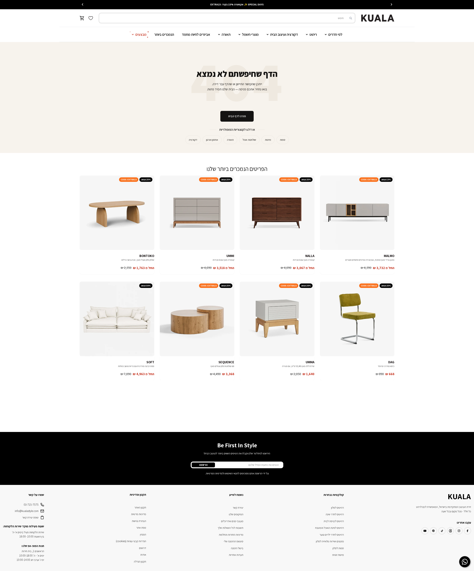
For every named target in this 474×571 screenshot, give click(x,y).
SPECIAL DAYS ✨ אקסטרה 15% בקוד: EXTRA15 (237, 4)
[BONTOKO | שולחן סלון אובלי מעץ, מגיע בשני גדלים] (117, 213)
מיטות (268, 139)
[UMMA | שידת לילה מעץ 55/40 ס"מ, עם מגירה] (277, 319)
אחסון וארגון (212, 139)
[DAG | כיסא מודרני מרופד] (357, 319)
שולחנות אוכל (249, 139)
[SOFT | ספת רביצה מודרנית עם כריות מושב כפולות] (117, 319)
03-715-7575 (31, 504)
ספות (282, 139)
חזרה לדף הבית (237, 116)
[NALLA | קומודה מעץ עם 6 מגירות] (277, 213)
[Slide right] (82, 4)
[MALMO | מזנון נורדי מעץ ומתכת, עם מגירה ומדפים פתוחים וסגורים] (357, 213)
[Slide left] (391, 4)
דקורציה (193, 139)
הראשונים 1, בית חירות (33, 551)
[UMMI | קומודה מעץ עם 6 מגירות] (197, 213)
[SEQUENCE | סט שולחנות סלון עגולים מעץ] (197, 319)
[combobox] (227, 18)
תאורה (230, 139)
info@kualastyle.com (27, 511)
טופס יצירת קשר (30, 517)
